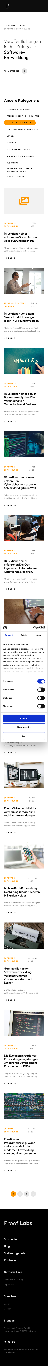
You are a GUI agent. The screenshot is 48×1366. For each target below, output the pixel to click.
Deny (24, 736)
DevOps (11, 136)
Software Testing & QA (19, 149)
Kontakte (10, 1260)
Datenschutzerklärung (13, 1279)
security (11, 143)
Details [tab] (24, 635)
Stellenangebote (14, 1253)
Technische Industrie (18, 109)
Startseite (9, 26)
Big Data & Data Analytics (20, 156)
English (7, 1303)
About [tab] (39, 635)
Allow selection (24, 727)
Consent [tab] (9, 635)
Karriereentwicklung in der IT (24, 129)
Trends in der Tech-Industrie (23, 116)
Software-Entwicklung (20, 123)
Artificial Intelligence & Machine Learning (20, 170)
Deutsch (7, 1308)
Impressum (9, 1284)
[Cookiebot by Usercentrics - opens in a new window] (34, 627)
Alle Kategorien (16, 177)
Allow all (24, 718)
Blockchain (13, 163)
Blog (23, 26)
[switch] (41, 689)
